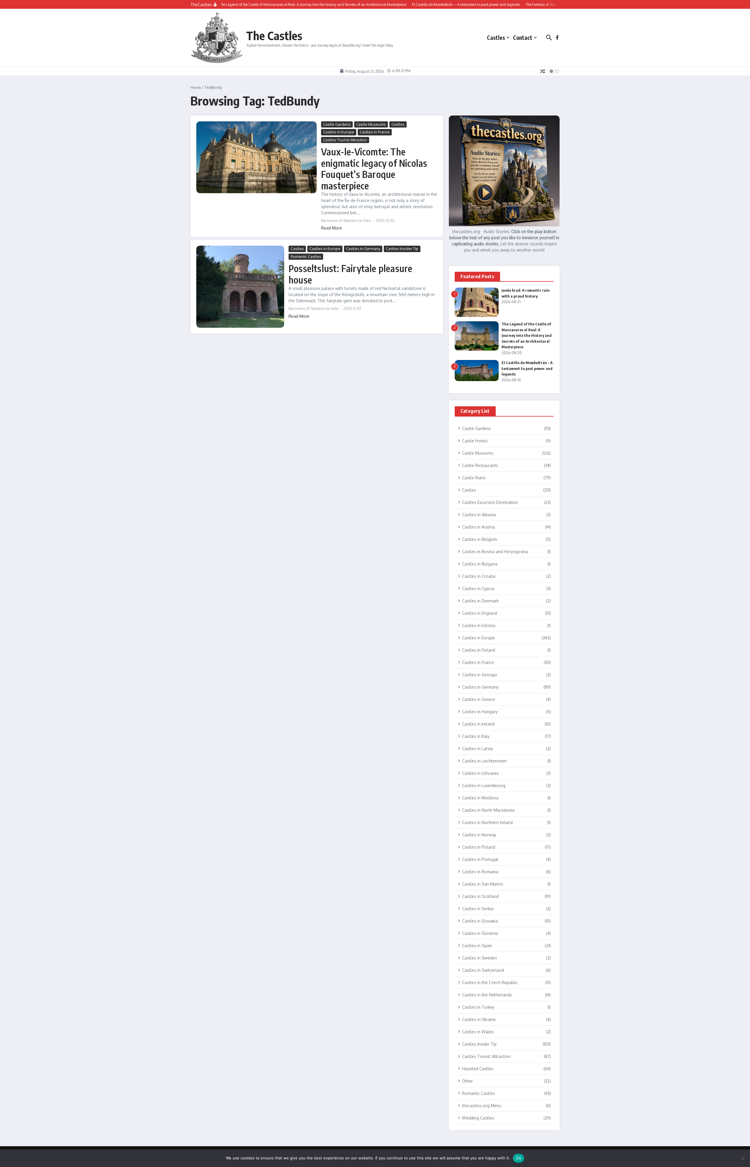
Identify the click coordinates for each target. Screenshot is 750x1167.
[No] (743, 1158)
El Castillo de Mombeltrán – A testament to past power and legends (527, 368)
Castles (496, 37)
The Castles (274, 35)
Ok (518, 1158)
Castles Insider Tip (402, 248)
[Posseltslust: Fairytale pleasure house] (240, 287)
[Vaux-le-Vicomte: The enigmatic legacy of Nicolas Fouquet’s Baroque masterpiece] (256, 157)
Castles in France (375, 132)
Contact (522, 37)
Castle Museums (371, 124)
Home (195, 87)
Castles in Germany (363, 248)
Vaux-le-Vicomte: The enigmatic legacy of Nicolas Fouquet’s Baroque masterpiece (374, 168)
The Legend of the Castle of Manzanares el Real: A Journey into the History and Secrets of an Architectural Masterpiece (527, 335)
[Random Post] (542, 71)
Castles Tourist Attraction (345, 139)
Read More (331, 227)
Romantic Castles (306, 256)
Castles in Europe (338, 132)
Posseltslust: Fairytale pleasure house (350, 273)
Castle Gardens (337, 124)
